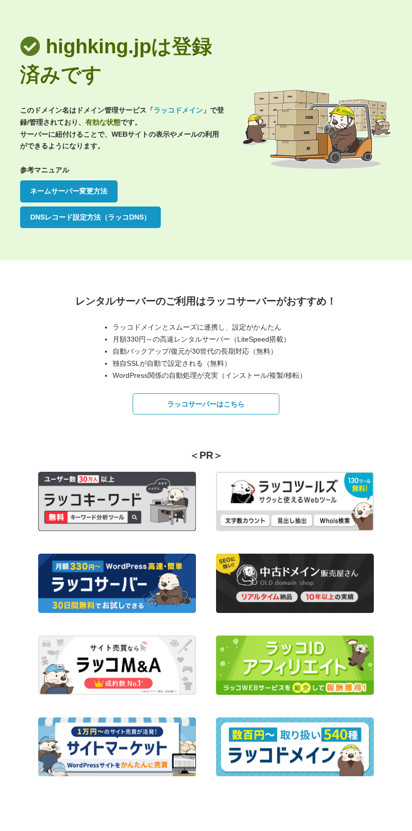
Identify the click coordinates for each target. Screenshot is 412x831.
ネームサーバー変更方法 (69, 191)
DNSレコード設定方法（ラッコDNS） (90, 217)
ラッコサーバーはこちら (206, 404)
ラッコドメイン (178, 110)
